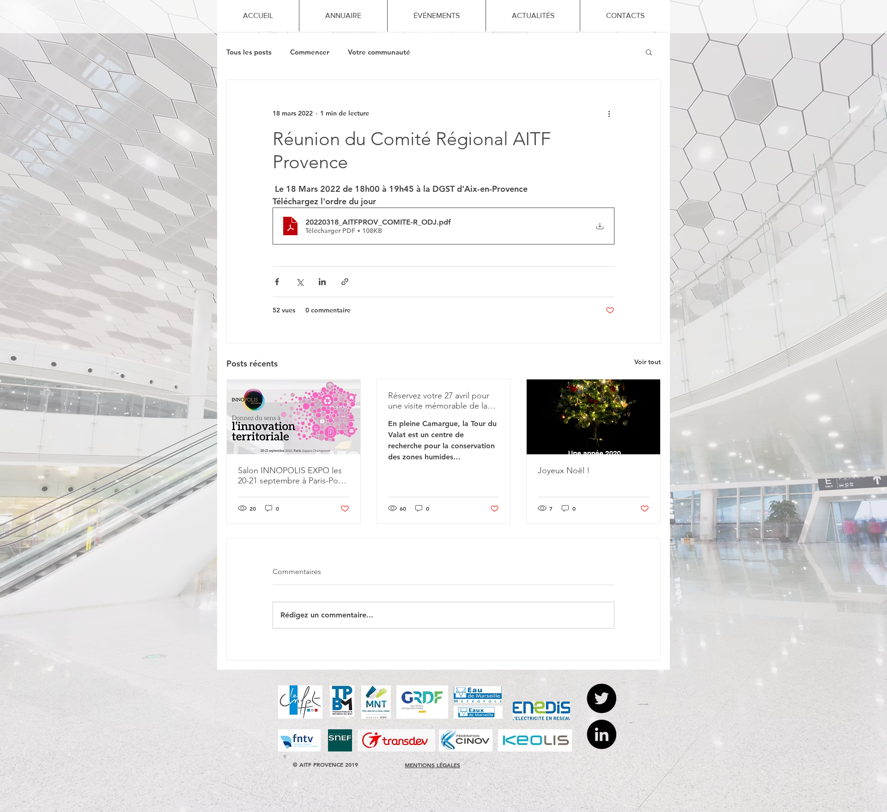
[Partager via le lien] (344, 281)
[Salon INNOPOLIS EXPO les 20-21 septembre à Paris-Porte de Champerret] (293, 416)
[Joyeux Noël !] (593, 416)
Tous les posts (249, 52)
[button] (648, 51)
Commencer (309, 52)
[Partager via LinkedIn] (322, 281)
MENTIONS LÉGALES (432, 765)
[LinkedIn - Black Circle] (601, 734)
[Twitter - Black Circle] (601, 698)
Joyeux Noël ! (564, 470)
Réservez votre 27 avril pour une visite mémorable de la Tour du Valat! (438, 401)
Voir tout (647, 362)
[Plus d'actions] (608, 113)
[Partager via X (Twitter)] (299, 281)
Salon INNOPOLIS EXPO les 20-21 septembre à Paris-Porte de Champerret (293, 475)
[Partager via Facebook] (277, 281)
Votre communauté (379, 52)
